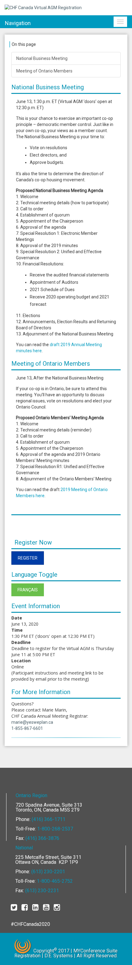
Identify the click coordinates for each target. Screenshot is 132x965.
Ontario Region (31, 795)
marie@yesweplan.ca (32, 722)
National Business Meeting (42, 58)
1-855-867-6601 (27, 728)
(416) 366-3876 (42, 838)
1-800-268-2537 (55, 829)
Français (27, 589)
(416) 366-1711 (48, 819)
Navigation (18, 23)
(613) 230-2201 (48, 871)
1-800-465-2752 (55, 881)
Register (27, 558)
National (24, 848)
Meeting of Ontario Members (44, 70)
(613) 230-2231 (42, 890)
